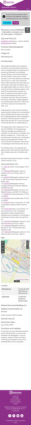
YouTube (17, 415)
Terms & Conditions (15, 402)
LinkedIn (21, 415)
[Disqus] (15, 367)
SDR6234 (7, 194)
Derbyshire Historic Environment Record (9, 8)
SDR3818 (7, 183)
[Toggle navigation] (27, 9)
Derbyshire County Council (14, 420)
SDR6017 (7, 177)
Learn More (7, 23)
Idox (19, 407)
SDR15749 (7, 232)
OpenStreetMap (20, 279)
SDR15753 (7, 221)
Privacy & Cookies (15, 400)
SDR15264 (7, 190)
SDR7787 (7, 167)
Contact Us (15, 396)
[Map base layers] (3, 245)
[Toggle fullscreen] (27, 241)
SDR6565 (7, 198)
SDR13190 (7, 209)
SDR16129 (7, 171)
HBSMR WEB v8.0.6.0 (19, 409)
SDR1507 (7, 202)
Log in (15, 422)
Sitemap (15, 403)
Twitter (13, 415)
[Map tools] (3, 251)
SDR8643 (7, 225)
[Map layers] (3, 242)
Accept (16, 23)
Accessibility (15, 398)
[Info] (3, 248)
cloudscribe (16, 410)
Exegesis (13, 407)
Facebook (9, 415)
